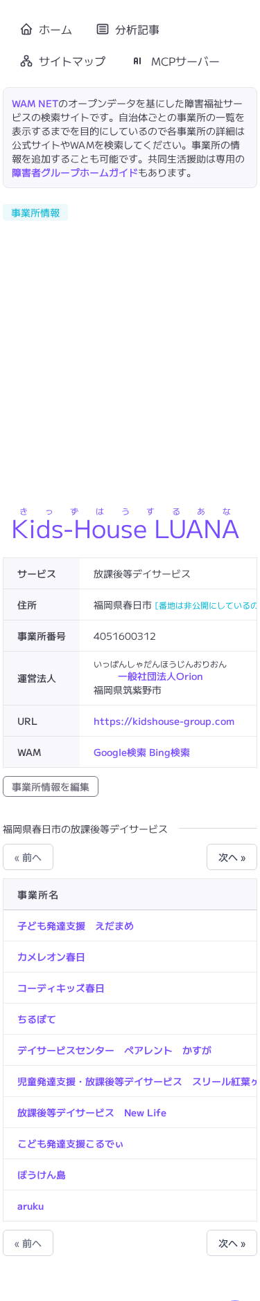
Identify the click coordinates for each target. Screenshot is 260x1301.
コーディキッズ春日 (61, 988)
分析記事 (137, 29)
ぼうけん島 (41, 1174)
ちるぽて (36, 1019)
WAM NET (35, 103)
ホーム (55, 29)
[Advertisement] (130, 358)
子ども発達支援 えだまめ (75, 925)
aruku (30, 1205)
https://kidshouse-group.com (164, 721)
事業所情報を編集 (50, 786)
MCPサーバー (185, 61)
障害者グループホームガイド (75, 172)
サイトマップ (72, 61)
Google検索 (120, 752)
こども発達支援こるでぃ (70, 1143)
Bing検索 (169, 752)
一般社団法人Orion (160, 676)
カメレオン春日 (51, 956)
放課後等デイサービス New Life (91, 1112)
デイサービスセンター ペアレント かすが (114, 1050)
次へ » (231, 857)
